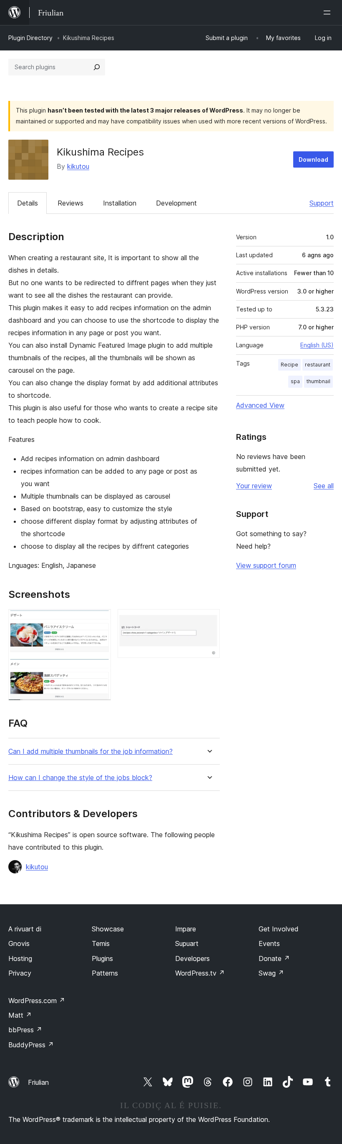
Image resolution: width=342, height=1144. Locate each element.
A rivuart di (24, 929)
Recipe (289, 364)
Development (176, 203)
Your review (254, 486)
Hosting (20, 958)
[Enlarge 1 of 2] (100, 620)
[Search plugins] (96, 67)
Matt (20, 1015)
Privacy (19, 973)
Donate (274, 958)
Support (321, 203)
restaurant (317, 364)
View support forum (266, 565)
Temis (101, 943)
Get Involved (279, 929)
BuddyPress (31, 1045)
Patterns (105, 973)
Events (269, 943)
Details (27, 203)
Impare (185, 929)
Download (313, 159)
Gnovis (19, 943)
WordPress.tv (200, 973)
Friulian (38, 1082)
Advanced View (260, 405)
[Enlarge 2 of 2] (208, 620)
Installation (119, 203)
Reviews (70, 203)
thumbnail (318, 381)
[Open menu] (328, 12)
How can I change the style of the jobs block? (80, 778)
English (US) (317, 345)
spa (295, 381)
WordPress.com (36, 1000)
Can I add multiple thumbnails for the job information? (90, 751)
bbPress (25, 1030)
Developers (192, 958)
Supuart (187, 943)
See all (324, 486)
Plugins (102, 958)
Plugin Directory (30, 37)
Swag (271, 973)
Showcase (108, 929)
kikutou (78, 166)
